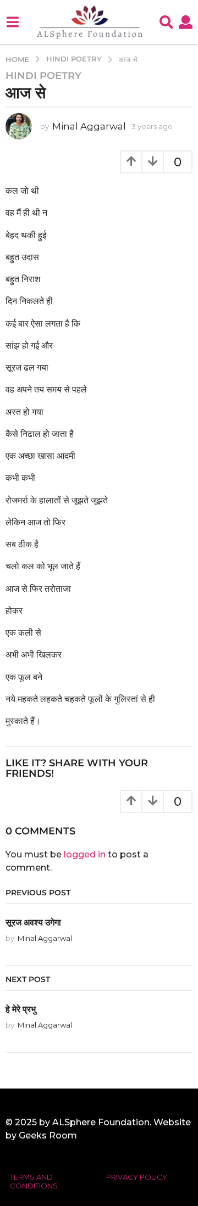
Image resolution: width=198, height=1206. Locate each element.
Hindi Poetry (43, 75)
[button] (12, 22)
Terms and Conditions (34, 1181)
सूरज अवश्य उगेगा (33, 922)
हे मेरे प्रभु (21, 1008)
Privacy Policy (136, 1177)
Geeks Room (48, 1135)
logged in (85, 854)
